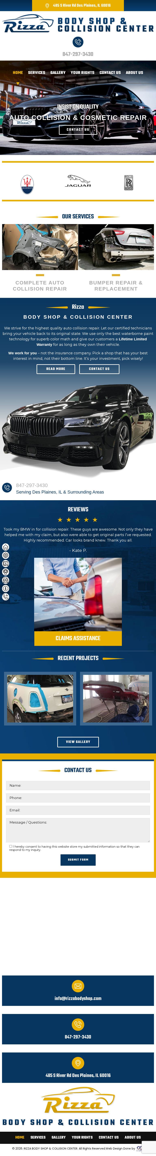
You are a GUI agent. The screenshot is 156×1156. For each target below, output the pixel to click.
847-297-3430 (78, 54)
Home (18, 73)
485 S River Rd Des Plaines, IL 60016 (82, 5)
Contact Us (110, 73)
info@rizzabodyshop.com (78, 998)
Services (36, 73)
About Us (134, 73)
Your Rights (82, 73)
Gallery (58, 73)
